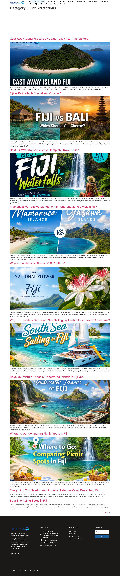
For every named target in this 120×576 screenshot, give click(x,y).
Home (29, 1)
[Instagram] (15, 553)
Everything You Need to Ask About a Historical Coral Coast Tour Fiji (54, 490)
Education (71, 1)
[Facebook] (12, 553)
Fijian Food (61, 1)
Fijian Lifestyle (92, 1)
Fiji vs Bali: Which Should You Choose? (35, 93)
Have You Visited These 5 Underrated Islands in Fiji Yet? (47, 377)
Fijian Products (104, 1)
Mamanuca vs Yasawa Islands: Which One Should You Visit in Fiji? (53, 206)
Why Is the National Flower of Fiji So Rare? (38, 263)
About (66, 4)
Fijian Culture (81, 1)
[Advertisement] (60, 24)
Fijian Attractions (39, 1)
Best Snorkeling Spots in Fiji (28, 500)
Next (107, 513)
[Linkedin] (18, 553)
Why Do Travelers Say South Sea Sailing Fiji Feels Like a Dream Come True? (60, 320)
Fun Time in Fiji (32, 4)
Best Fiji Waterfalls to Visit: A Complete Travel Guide (44, 150)
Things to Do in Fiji (45, 4)
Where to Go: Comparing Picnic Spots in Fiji (39, 433)
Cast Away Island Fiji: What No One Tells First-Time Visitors (49, 38)
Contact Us (57, 4)
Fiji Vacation (51, 1)
